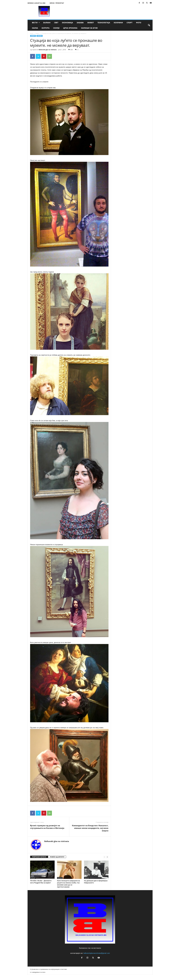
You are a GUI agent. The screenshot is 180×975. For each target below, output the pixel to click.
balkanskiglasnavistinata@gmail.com (97, 953)
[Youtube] (150, 3)
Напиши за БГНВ (89, 28)
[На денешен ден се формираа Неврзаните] (96, 870)
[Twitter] (146, 3)
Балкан (46, 22)
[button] (149, 25)
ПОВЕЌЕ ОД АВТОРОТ (57, 857)
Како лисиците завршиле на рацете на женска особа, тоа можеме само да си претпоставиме (68, 884)
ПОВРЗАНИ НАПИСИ (39, 857)
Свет (56, 22)
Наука (35, 28)
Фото (138, 22)
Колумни (118, 22)
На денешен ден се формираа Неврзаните (96, 882)
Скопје (56, 28)
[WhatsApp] (49, 56)
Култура (45, 28)
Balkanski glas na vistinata (48, 49)
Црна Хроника (70, 28)
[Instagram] (143, 3)
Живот (90, 22)
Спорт (129, 22)
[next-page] (107, 857)
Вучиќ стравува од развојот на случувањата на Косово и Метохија (47, 826)
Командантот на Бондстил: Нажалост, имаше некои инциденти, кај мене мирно (90, 828)
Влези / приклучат (57, 3)
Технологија (103, 22)
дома (31, 33)
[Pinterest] (43, 56)
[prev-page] (104, 857)
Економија (67, 22)
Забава (80, 22)
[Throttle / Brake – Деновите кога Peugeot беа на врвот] (42, 870)
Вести (35, 22)
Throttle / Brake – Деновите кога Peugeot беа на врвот (40, 882)
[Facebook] (139, 3)
